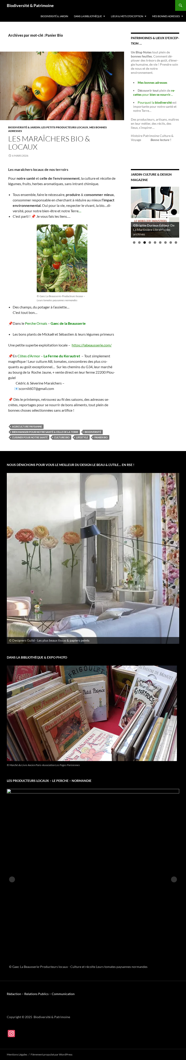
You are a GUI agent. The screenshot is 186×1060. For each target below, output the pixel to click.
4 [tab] (150, 242)
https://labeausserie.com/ (92, 345)
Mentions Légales (17, 1054)
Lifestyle (82, 437)
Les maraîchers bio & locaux (49, 142)
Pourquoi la (155, 102)
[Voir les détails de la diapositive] (93, 558)
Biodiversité (93, 431)
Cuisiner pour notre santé (30, 437)
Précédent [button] (136, 212)
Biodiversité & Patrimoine (30, 5)
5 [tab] (155, 242)
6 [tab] (160, 242)
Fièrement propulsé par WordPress (51, 1054)
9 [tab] (176, 242)
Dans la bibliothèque (88, 16)
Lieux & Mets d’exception (127, 16)
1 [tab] (134, 242)
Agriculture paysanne (27, 426)
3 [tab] (144, 242)
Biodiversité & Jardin (54, 16)
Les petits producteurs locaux (64, 127)
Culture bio (62, 437)
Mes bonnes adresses (166, 16)
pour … (154, 92)
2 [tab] (139, 242)
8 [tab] (170, 242)
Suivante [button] (174, 212)
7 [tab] (165, 242)
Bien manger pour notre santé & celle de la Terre (45, 431)
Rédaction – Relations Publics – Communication (41, 994)
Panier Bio (101, 437)
